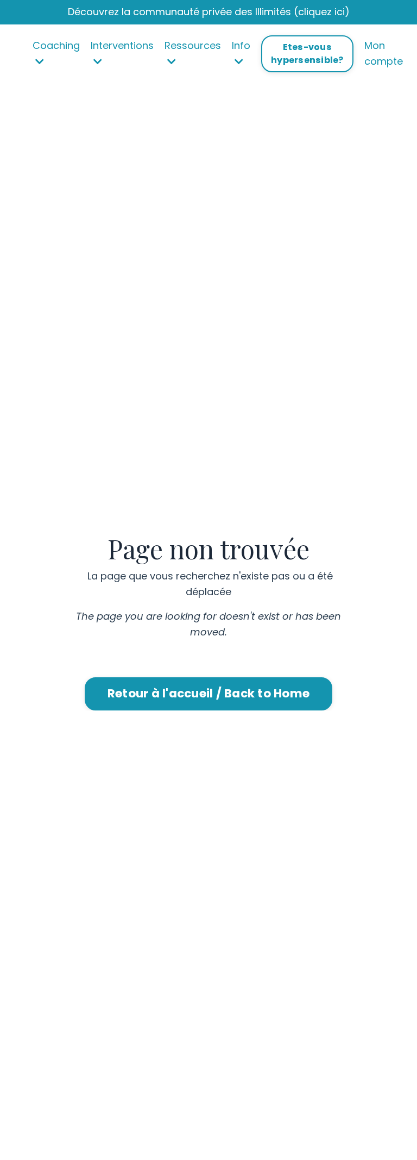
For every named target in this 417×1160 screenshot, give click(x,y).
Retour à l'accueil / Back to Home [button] (208, 693)
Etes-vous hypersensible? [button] (307, 53)
